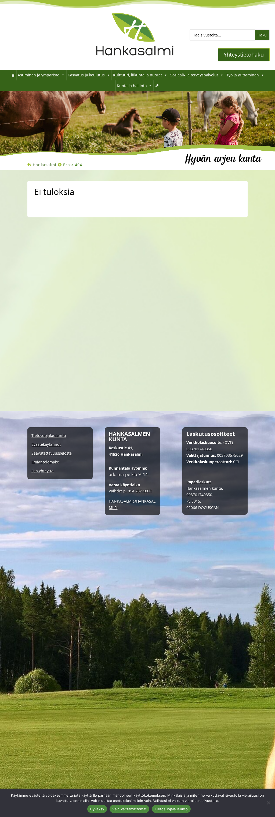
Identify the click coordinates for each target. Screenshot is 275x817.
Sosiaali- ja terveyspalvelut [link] (194, 74)
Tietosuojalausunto (171, 809)
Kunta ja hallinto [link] (132, 85)
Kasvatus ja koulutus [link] (86, 74)
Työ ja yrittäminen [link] (242, 74)
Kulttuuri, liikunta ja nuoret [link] (137, 74)
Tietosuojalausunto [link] (48, 435)
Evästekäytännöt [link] (46, 444)
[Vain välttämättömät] (268, 802)
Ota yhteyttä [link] (42, 471)
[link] (135, 61)
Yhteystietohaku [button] (244, 54)
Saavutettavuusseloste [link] (51, 453)
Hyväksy (97, 809)
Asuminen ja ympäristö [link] (38, 74)
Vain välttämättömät (129, 809)
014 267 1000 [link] (139, 490)
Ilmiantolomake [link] (45, 462)
